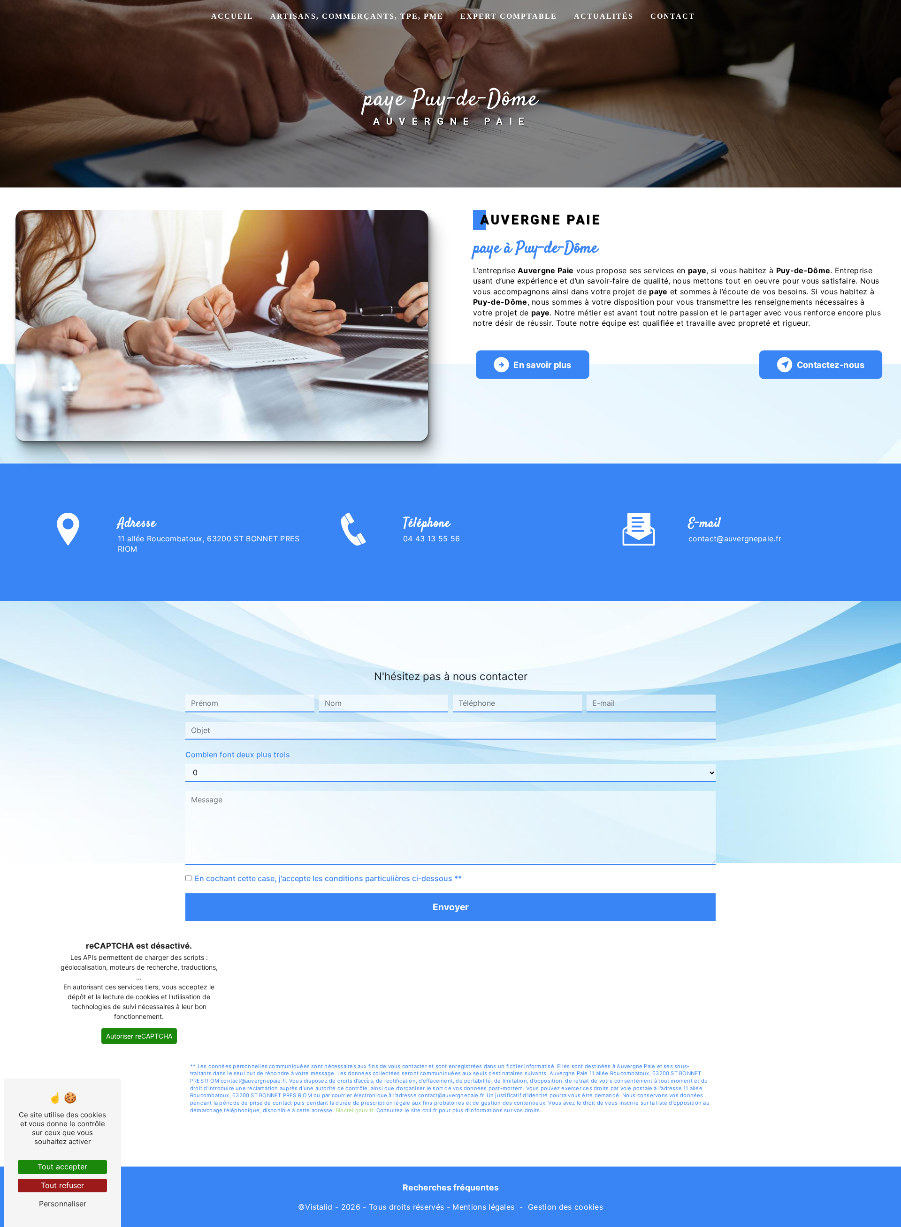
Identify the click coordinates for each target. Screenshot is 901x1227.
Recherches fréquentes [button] (451, 1187)
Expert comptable (508, 16)
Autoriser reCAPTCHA (139, 1036)
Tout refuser (62, 1185)
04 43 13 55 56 (431, 538)
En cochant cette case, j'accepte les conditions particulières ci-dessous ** (328, 878)
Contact (672, 16)
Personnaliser (62, 1203)
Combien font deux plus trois (237, 754)
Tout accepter (62, 1166)
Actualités (604, 16)
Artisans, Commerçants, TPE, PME (356, 16)
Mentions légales (483, 1207)
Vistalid (319, 1207)
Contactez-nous (830, 364)
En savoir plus (542, 364)
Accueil (232, 16)
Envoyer (451, 907)
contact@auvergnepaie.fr (734, 538)
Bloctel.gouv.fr (354, 1110)
